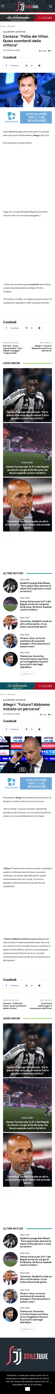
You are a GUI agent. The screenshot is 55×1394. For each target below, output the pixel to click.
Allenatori (11, 26)
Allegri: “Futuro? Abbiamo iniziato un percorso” (42, 348)
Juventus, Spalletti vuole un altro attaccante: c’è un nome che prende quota (27, 524)
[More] (39, 66)
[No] (51, 1382)
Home (2, 26)
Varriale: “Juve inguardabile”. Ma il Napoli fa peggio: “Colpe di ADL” (13, 349)
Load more (26, 674)
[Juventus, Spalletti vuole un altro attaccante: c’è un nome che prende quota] (27, 504)
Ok (27, 1389)
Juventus (20, 32)
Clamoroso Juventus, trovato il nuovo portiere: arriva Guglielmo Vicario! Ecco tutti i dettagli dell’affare (34, 662)
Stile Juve (27, 408)
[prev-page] (5, 537)
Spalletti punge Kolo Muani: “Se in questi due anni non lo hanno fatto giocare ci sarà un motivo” (27, 415)
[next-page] (10, 537)
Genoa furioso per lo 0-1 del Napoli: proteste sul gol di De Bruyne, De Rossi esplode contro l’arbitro (27, 469)
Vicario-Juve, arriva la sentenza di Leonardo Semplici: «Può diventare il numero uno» (35, 642)
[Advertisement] (27, 177)
